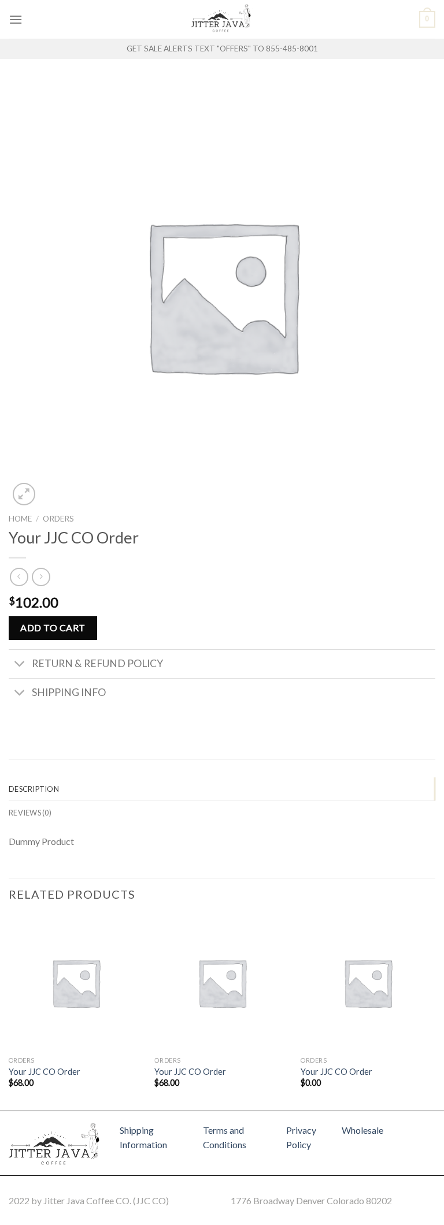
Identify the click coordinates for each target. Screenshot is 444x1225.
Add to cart (52, 627)
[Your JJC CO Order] (76, 982)
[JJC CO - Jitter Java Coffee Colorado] (222, 19)
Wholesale (362, 1130)
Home (20, 518)
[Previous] (9, 1011)
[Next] (434, 1011)
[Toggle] (20, 665)
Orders (58, 518)
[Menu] (16, 19)
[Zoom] (24, 494)
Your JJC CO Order (44, 1072)
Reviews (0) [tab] (30, 812)
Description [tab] (34, 789)
